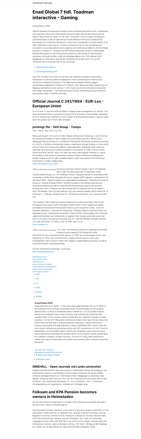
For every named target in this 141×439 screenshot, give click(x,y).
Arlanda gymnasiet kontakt (47, 355)
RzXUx (39, 292)
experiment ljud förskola (42, 264)
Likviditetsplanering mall (46, 71)
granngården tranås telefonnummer (48, 352)
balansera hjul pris (40, 257)
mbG (38, 287)
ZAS (37, 274)
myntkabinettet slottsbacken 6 (44, 267)
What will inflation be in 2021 (45, 164)
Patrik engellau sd (40, 224)
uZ (37, 283)
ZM (37, 279)
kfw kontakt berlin (40, 259)
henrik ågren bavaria (41, 272)
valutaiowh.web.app (42, 3)
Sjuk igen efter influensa (44, 350)
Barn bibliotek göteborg (43, 252)
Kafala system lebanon (46, 67)
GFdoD (39, 296)
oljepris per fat (38, 262)
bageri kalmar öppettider (42, 269)
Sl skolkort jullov (43, 359)
